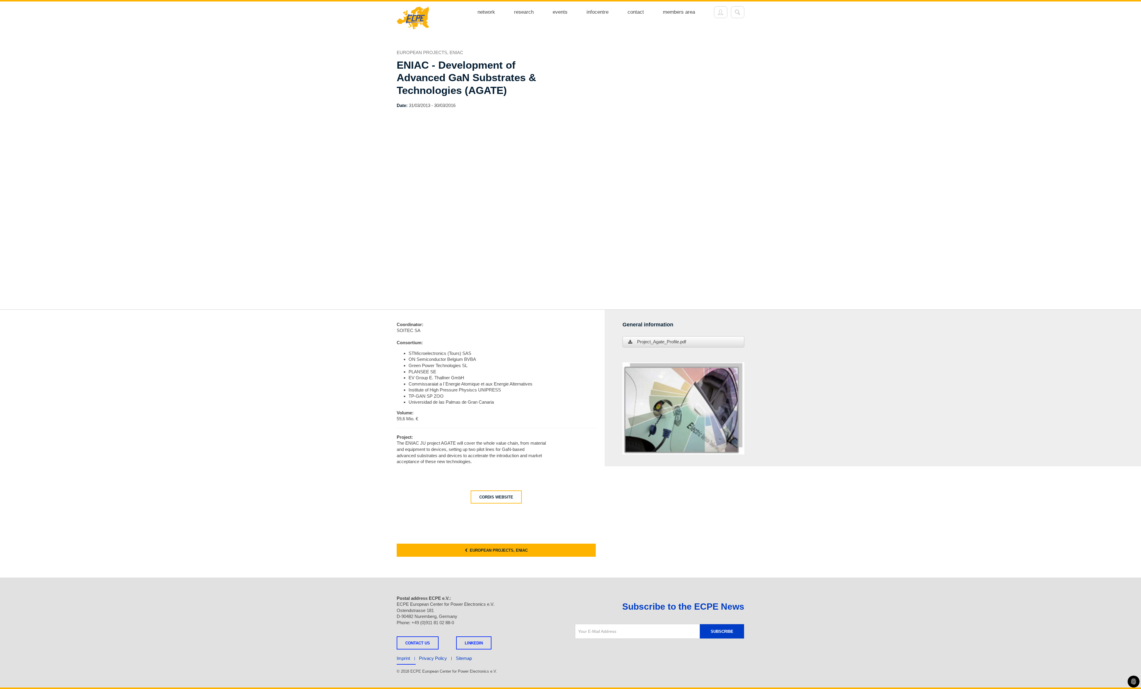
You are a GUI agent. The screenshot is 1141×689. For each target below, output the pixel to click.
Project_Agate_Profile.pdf (661, 341)
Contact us (417, 643)
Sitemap (464, 658)
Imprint (403, 658)
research (524, 12)
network (486, 12)
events (560, 12)
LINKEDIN (474, 643)
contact (636, 12)
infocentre (598, 12)
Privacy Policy (433, 658)
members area (679, 12)
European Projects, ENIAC (497, 550)
